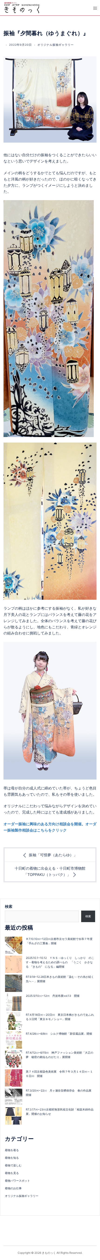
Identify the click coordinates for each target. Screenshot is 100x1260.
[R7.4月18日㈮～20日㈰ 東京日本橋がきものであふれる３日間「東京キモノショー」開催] (13, 1021)
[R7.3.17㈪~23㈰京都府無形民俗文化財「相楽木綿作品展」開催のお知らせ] (13, 1116)
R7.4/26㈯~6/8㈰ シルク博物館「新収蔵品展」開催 (59, 1033)
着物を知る (12, 1157)
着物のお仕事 (13, 1188)
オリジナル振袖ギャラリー (55, 44)
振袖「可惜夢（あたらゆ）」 (53, 855)
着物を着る (12, 1150)
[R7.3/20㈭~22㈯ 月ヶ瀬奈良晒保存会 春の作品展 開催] (13, 1097)
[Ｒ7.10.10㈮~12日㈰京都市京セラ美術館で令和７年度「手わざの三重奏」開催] (13, 945)
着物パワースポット (17, 1180)
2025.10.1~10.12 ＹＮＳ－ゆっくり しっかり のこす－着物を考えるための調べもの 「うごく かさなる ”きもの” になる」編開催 (60, 962)
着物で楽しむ (13, 1165)
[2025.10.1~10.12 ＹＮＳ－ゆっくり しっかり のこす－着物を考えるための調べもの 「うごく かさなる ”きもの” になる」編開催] (13, 964)
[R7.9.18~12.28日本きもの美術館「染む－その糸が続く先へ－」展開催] (13, 983)
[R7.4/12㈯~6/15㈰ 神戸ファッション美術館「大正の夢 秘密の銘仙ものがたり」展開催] (13, 1059)
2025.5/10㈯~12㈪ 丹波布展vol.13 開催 (53, 995)
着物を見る (12, 1173)
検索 (8, 906)
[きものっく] (22, 7)
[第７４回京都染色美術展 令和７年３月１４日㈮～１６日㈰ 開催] (13, 1078)
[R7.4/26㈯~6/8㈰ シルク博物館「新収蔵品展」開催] (13, 1040)
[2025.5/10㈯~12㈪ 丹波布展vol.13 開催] (13, 1002)
